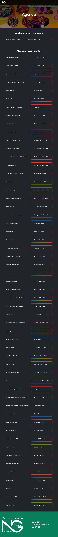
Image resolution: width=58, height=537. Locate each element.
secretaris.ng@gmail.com (40, 525)
